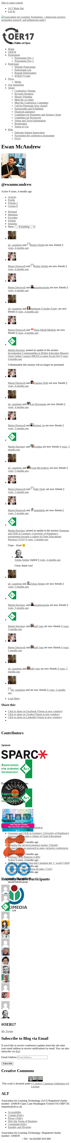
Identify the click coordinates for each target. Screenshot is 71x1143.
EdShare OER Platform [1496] (24, 857)
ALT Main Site (16, 8)
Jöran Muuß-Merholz (45, 329)
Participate (13, 64)
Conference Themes (25, 90)
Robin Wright (37, 245)
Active (14, 827)
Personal (12, 211)
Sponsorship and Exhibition (29, 108)
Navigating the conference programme (34, 135)
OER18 (12, 52)
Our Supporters (16, 84)
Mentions (13, 214)
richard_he (39, 425)
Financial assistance (25, 111)
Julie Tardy (39, 489)
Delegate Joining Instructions (30, 132)
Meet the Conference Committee (31, 102)
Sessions (12, 223)
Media (18, 81)
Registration (21, 123)
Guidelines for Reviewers (28, 117)
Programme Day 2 (24, 61)
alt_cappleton (15, 245)
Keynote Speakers (24, 93)
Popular (24, 827)
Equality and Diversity (19, 1127)
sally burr (39, 626)
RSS (18, 1051)
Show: (11, 226)
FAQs (18, 138)
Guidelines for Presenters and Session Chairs (38, 114)
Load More (14, 698)
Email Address (9, 1057)
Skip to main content (12, 2)
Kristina (38, 446)
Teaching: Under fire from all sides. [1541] (30, 869)
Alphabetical (36, 827)
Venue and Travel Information (30, 120)
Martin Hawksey (16, 350)
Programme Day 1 (24, 58)
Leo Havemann (38, 404)
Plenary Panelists (23, 96)
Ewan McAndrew (39, 467)
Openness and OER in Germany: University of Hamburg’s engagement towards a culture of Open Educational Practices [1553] (38, 535)
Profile (11, 200)
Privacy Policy (15, 1118)
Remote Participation (25, 72)
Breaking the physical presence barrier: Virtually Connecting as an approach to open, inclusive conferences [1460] (38, 848)
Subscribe (7, 1063)
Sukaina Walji (41, 383)
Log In (11, 11)
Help (10, 129)
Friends (13, 203)
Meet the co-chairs (24, 99)
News (11, 78)
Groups (13, 206)
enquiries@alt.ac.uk (11, 1138)
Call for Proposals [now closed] (31, 105)
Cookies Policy (16, 1115)
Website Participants (25, 66)
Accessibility (14, 1112)
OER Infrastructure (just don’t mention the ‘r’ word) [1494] (39, 863)
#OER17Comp (22, 75)
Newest (5, 827)
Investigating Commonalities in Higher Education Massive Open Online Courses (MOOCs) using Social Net (38, 355)
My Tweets (7, 1031)
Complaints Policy (17, 1124)
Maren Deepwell (16, 266)
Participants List (23, 69)
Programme (14, 55)
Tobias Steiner (22, 559)
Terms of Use (22, 126)
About (11, 87)
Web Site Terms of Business (22, 1121)
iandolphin (39, 510)
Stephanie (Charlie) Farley (44, 308)
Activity (12, 197)
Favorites (13, 217)
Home (11, 49)
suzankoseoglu (41, 287)
